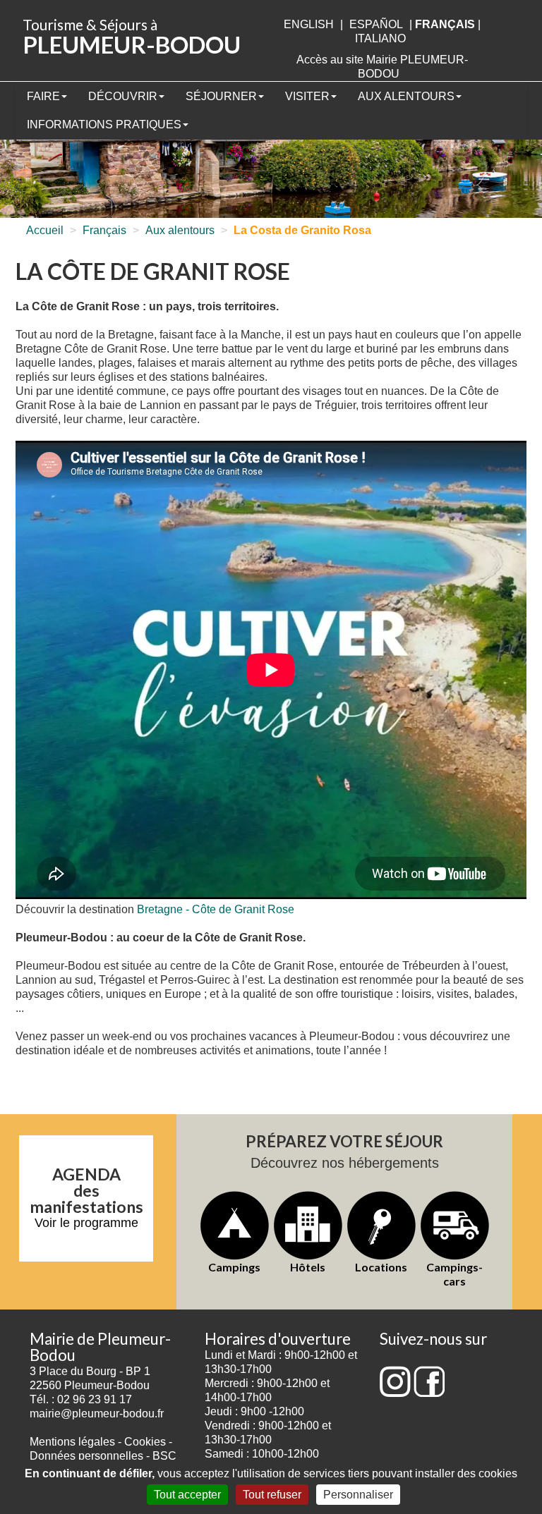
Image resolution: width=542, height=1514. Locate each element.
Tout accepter (187, 1495)
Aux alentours (406, 96)
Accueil (45, 230)
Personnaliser (358, 1495)
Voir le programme (86, 1223)
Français (104, 230)
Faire (43, 96)
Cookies (145, 1442)
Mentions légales (72, 1442)
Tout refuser (272, 1495)
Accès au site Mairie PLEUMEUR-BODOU (382, 67)
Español (376, 24)
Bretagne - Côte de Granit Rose (215, 909)
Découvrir (122, 96)
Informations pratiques (104, 124)
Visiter (307, 96)
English (309, 24)
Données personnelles (86, 1456)
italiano (380, 38)
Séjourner (221, 96)
